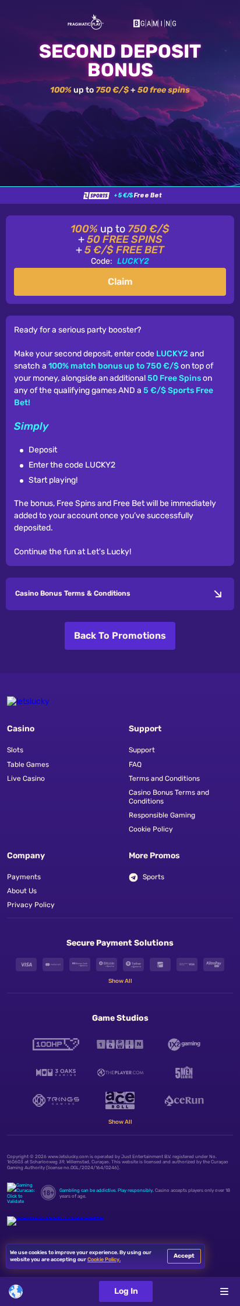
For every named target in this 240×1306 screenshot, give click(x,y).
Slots (15, 750)
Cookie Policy (151, 829)
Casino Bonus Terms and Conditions (169, 796)
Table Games (28, 764)
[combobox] (21, 1291)
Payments (24, 877)
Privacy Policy (31, 905)
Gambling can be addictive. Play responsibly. (106, 1190)
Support (142, 750)
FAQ (135, 764)
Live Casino (26, 778)
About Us (22, 891)
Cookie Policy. (104, 1259)
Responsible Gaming (162, 815)
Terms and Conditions (164, 778)
